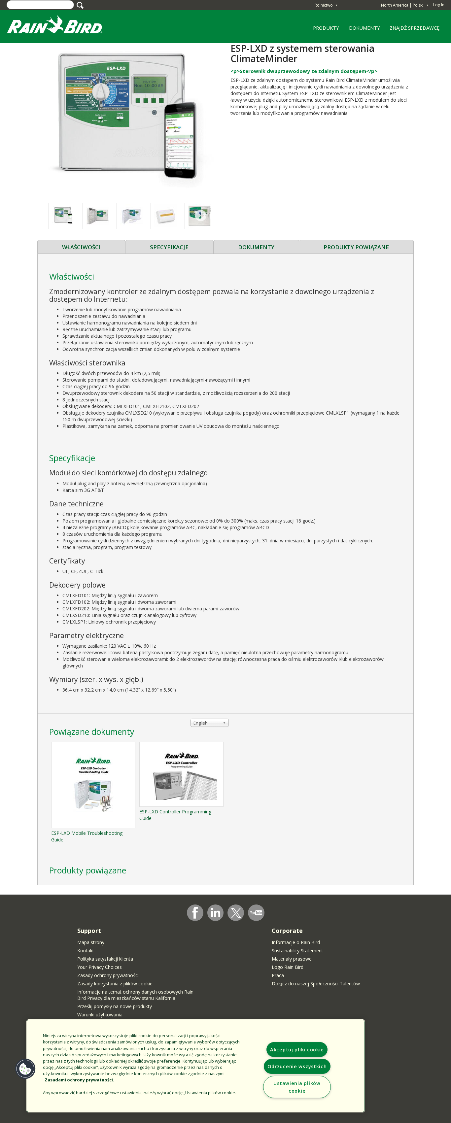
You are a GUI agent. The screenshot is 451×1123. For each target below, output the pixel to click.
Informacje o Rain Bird (296, 942)
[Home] (61, 26)
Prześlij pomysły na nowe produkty (114, 1006)
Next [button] (201, 216)
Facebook (195, 913)
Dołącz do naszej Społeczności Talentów (316, 983)
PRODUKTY (323, 30)
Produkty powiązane (356, 247)
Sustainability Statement (297, 950)
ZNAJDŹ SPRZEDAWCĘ (414, 27)
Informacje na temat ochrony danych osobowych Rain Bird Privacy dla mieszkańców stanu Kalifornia (135, 995)
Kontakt (85, 950)
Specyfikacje (169, 247)
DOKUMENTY (364, 27)
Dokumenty (256, 247)
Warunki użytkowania (99, 1014)
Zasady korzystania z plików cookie (115, 983)
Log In (438, 5)
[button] (131, 119)
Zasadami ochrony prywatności (79, 1080)
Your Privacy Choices (99, 967)
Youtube (256, 913)
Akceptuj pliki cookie (297, 1049)
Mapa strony (90, 942)
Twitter (236, 913)
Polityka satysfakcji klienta (105, 959)
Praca (278, 975)
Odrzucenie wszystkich (297, 1066)
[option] (98, 216)
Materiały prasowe (292, 959)
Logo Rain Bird (287, 967)
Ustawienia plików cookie (296, 1087)
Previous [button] (62, 216)
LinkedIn (215, 912)
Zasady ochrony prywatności (108, 975)
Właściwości (81, 247)
